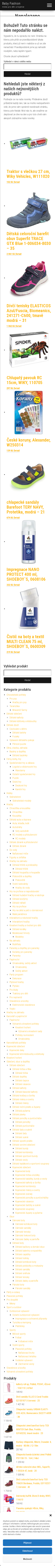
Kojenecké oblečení (16, 1046)
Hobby (9, 793)
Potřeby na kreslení (24, 1035)
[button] (50, 1515)
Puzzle (15, 778)
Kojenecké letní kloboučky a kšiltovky (27, 1054)
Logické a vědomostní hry (24, 766)
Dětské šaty (21, 1133)
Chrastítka (17, 812)
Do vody (13, 850)
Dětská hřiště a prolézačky (25, 865)
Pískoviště (20, 880)
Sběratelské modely (21, 800)
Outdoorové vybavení (19, 1311)
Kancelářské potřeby (16, 1042)
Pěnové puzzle (19, 744)
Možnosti (27, 1559)
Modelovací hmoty (21, 933)
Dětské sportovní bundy (26, 1156)
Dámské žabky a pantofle (27, 1239)
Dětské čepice (22, 1080)
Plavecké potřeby (15, 1296)
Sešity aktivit (21, 970)
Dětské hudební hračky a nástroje (28, 895)
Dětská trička (21, 1073)
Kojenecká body (22, 1171)
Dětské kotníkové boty (25, 1262)
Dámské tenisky (23, 1231)
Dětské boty (18, 1243)
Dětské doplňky (19, 1076)
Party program (16, 974)
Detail (17, 182)
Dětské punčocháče (24, 1125)
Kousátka (16, 815)
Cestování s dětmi (18, 729)
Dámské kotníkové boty (26, 1224)
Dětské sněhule (22, 1273)
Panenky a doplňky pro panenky (24, 948)
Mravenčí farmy (19, 710)
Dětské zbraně (19, 846)
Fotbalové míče (25, 1341)
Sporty (13, 1330)
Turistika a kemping (21, 1322)
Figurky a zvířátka (18, 857)
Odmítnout (27, 1551)
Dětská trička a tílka (21, 1069)
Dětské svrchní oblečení (23, 1144)
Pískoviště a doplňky (22, 876)
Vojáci (12, 1008)
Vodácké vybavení (23, 1360)
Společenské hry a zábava (22, 763)
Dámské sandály (23, 1228)
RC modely (20, 838)
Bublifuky (16, 944)
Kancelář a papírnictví (17, 1016)
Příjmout (27, 1542)
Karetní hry (20, 789)
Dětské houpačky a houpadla (26, 872)
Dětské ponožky (22, 1122)
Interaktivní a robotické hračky (24, 917)
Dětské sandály (22, 1269)
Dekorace (16, 978)
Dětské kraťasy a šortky (23, 1095)
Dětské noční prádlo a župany (26, 1107)
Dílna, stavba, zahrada (17, 747)
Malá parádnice (19, 914)
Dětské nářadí (19, 902)
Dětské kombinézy (24, 1152)
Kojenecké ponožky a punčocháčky (31, 1197)
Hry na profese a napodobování (24, 891)
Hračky (10, 804)
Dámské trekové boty (25, 1235)
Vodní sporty (18, 1345)
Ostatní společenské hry (23, 774)
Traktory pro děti (20, 993)
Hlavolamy (20, 770)
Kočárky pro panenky (22, 952)
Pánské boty (18, 1284)
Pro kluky (14, 989)
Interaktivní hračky (21, 921)
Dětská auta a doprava (20, 819)
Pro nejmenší (16, 997)
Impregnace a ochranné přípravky (31, 1318)
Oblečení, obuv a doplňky (18, 1061)
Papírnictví (14, 959)
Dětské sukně (21, 1137)
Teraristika (15, 706)
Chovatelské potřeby (16, 694)
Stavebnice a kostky (19, 1001)
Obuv (12, 1216)
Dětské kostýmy (20, 899)
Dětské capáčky (23, 1254)
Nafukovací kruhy (26, 1352)
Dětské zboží (13, 725)
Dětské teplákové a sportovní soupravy (30, 1163)
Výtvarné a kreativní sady (30, 1031)
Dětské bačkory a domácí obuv (30, 1246)
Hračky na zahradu (18, 861)
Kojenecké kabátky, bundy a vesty (31, 1178)
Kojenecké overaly (23, 1194)
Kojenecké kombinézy (25, 1186)
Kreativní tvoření (23, 1027)
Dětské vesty (21, 1159)
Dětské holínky (22, 1258)
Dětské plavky (19, 1114)
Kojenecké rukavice (24, 1201)
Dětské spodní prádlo (22, 1141)
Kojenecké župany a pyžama (28, 1212)
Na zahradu (15, 940)
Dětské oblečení (14, 713)
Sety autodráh (22, 831)
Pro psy (13, 698)
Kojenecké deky (17, 1050)
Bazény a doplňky (18, 751)
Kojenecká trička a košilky (27, 1175)
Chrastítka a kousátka (20, 808)
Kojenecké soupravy (24, 1209)
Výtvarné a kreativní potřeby (25, 1023)
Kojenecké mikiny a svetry (27, 1190)
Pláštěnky (20, 1326)
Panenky (16, 955)
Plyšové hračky (17, 982)
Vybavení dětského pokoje (22, 740)
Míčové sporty (19, 1333)
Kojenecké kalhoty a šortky (28, 1182)
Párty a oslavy (13, 1292)
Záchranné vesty (26, 1364)
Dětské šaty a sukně (22, 1129)
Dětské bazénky (19, 755)
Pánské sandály (22, 1288)
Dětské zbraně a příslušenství (24, 842)
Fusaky (15, 736)
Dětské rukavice (23, 1084)
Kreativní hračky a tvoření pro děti (25, 925)
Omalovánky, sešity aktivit (24, 963)
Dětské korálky (19, 929)
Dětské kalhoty (16, 717)
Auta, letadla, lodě (20, 823)
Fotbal (18, 1337)
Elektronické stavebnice (23, 1004)
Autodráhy (17, 827)
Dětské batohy (19, 732)
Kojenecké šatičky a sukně (27, 1205)
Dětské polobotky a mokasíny (29, 1265)
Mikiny (12, 1303)
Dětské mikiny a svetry (23, 1099)
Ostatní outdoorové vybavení (25, 1315)
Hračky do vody (22, 887)
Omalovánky (21, 967)
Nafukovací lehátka (27, 1356)
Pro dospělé (12, 1299)
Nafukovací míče (20, 853)
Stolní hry (16, 781)
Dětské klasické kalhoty (26, 1091)
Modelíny (19, 936)
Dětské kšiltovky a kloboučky (23, 721)
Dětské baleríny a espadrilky (28, 1250)
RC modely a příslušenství (24, 834)
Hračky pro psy (19, 702)
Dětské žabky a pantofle (26, 1280)
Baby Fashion (11, 3)
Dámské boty (18, 1220)
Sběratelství (15, 796)
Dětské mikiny (22, 1103)
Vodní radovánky (20, 883)
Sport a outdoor (14, 1307)
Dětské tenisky (22, 1277)
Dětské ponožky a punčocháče (27, 1118)
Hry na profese (19, 906)
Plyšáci (15, 986)
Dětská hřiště (21, 868)
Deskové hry (21, 785)
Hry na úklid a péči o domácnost (27, 910)
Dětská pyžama (22, 1110)
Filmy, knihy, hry (14, 759)
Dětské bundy (21, 1148)
